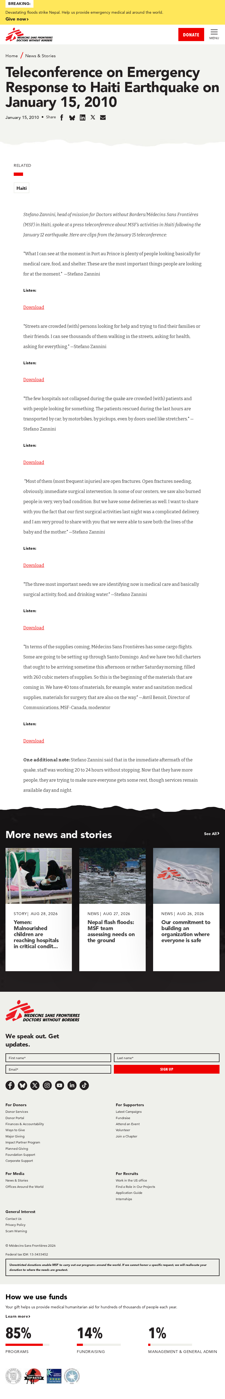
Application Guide (129, 1193)
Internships (124, 1199)
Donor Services (16, 1112)
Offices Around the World (24, 1187)
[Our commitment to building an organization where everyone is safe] (186, 909)
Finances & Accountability (24, 1124)
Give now (15, 19)
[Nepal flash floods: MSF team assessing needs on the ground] (112, 909)
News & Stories (40, 55)
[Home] (59, 34)
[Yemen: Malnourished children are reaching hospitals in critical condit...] (38, 909)
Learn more (16, 1316)
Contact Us (13, 1219)
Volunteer (123, 1130)
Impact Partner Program (22, 1142)
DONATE (191, 35)
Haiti (21, 188)
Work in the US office (131, 1180)
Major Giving (14, 1136)
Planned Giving (16, 1148)
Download (33, 307)
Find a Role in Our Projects (135, 1187)
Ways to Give (15, 1130)
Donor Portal (14, 1118)
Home (11, 55)
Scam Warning (16, 1231)
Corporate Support (19, 1161)
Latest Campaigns (129, 1112)
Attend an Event (128, 1124)
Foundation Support (20, 1155)
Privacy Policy (15, 1225)
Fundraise (123, 1118)
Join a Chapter (126, 1136)
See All (210, 834)
